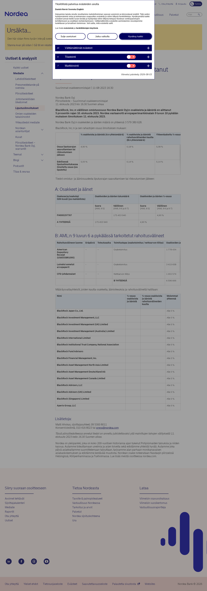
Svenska (72, 9)
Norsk (65, 9)
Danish (58, 9)
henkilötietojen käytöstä (87, 28)
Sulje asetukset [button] (68, 36)
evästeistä (68, 28)
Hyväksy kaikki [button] (135, 36)
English (80, 9)
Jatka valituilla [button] (102, 36)
